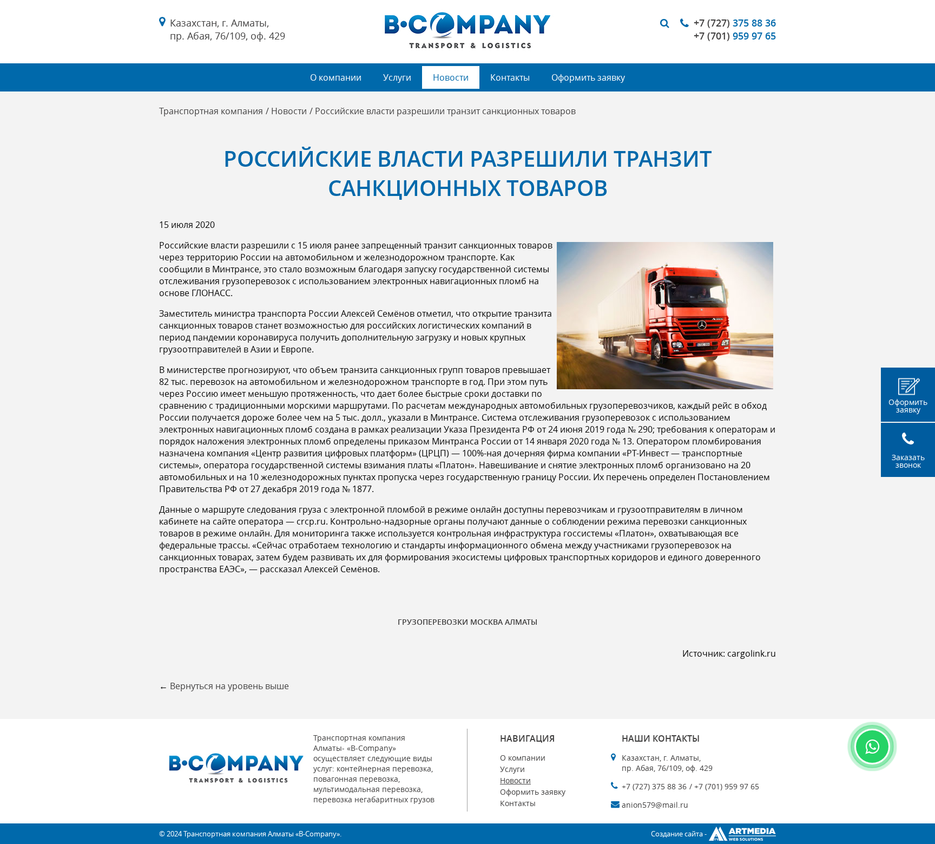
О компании (335, 77)
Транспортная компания (211, 111)
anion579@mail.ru (655, 805)
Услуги (397, 77)
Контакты (510, 77)
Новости (451, 77)
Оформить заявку (588, 77)
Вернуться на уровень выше (229, 686)
